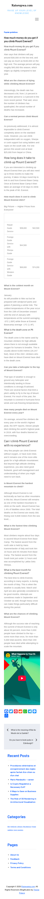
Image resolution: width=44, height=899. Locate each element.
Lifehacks (20, 826)
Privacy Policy (17, 863)
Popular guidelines (11, 32)
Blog (9, 826)
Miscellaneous (27, 826)
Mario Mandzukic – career (22, 779)
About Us (14, 854)
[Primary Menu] (37, 19)
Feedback (14, 859)
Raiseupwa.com (22, 5)
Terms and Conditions (20, 867)
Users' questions (18, 830)
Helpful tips (13, 826)
